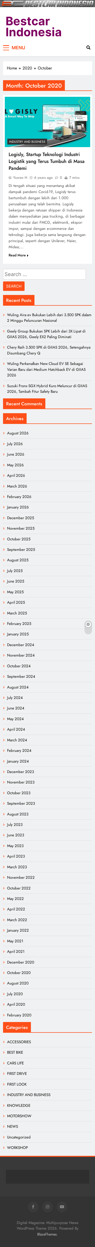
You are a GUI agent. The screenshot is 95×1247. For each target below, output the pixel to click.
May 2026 (15, 465)
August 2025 (17, 560)
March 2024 (17, 740)
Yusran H (20, 177)
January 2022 (18, 930)
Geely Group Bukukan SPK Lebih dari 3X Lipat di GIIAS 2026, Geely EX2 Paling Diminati (46, 334)
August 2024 (18, 687)
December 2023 (20, 772)
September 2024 (21, 676)
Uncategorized (19, 1137)
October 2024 (19, 666)
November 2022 (21, 877)
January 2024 (18, 761)
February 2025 (19, 623)
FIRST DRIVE (17, 1073)
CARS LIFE (15, 1063)
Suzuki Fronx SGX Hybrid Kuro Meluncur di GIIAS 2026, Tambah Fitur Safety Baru (47, 388)
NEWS (12, 1126)
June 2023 (15, 835)
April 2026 (16, 475)
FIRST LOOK (17, 1084)
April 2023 (16, 856)
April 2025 (16, 602)
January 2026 (18, 507)
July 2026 (15, 444)
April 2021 (16, 951)
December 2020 (20, 962)
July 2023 (15, 824)
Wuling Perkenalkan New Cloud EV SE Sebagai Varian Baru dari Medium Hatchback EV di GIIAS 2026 (46, 369)
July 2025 (15, 571)
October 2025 (18, 539)
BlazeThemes (47, 1234)
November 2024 (21, 655)
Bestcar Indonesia (34, 26)
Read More (17, 255)
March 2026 (17, 486)
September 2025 (21, 549)
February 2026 (19, 497)
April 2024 (16, 729)
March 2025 (17, 613)
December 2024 (20, 645)
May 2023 (15, 846)
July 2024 (15, 697)
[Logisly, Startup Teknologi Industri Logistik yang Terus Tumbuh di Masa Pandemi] (47, 122)
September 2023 (21, 803)
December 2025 (20, 518)
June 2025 (15, 581)
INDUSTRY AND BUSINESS (27, 141)
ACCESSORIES (19, 1042)
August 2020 (18, 983)
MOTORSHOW (19, 1116)
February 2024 (19, 750)
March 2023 (17, 867)
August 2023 (17, 814)
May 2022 (15, 898)
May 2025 (15, 592)
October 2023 (18, 793)
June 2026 (15, 454)
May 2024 (15, 719)
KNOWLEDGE (18, 1105)
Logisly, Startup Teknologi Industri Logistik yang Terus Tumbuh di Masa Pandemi (47, 161)
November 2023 (20, 782)
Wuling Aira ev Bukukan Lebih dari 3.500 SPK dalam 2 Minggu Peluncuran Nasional (49, 317)
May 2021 (15, 941)
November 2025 (20, 528)
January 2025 (18, 634)
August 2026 (18, 433)
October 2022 (19, 888)
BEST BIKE (15, 1052)
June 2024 (15, 708)
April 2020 (16, 1004)
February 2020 (19, 1015)
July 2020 (15, 994)
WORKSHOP (17, 1147)
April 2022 (16, 909)
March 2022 (17, 920)
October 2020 (19, 973)
